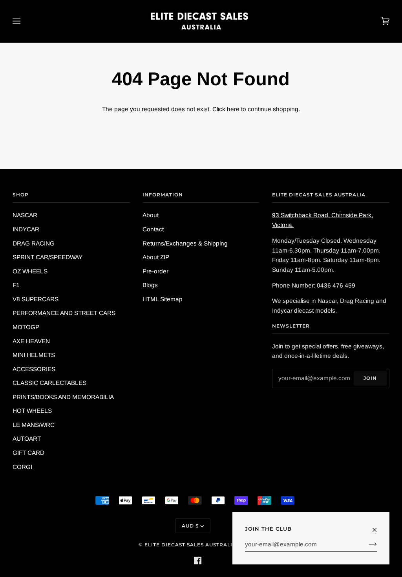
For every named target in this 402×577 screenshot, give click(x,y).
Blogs (150, 285)
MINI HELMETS (34, 355)
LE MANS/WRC (34, 424)
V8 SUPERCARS (35, 299)
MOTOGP (26, 327)
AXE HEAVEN (31, 341)
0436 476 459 (336, 285)
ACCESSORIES (34, 369)
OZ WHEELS (30, 271)
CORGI (22, 466)
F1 (16, 285)
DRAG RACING (34, 243)
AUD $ (190, 526)
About (151, 215)
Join (370, 378)
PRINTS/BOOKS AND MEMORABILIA (63, 397)
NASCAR (25, 215)
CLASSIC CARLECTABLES (49, 382)
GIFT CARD (28, 452)
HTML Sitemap (163, 299)
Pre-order (155, 271)
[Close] (377, 526)
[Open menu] (24, 21)
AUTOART (27, 438)
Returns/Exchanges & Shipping (185, 243)
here (233, 109)
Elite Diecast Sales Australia (190, 545)
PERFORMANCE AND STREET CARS (64, 313)
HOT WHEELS (32, 410)
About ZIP (156, 257)
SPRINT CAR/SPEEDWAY (47, 257)
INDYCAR (26, 229)
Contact (153, 229)
